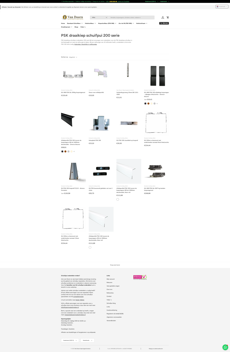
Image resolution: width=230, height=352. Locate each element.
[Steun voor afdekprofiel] (101, 75)
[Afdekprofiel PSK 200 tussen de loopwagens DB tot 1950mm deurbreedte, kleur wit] (128, 171)
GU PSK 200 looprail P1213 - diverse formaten (73, 189)
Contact (109, 296)
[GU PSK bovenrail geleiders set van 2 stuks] (101, 171)
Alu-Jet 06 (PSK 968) (125, 23)
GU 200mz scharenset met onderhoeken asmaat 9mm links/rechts (156, 141)
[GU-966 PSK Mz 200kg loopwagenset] (73, 75)
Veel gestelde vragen (113, 286)
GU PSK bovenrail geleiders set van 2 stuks (100, 189)
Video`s (82, 27)
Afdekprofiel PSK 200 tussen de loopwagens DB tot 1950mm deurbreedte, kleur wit (126, 190)
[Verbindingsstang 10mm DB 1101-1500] (128, 75)
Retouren (109, 282)
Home (63, 23)
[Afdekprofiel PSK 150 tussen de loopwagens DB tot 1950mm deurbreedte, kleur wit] (101, 219)
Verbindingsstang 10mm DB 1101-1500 (127, 93)
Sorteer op (64, 57)
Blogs (76, 27)
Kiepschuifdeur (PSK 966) (106, 23)
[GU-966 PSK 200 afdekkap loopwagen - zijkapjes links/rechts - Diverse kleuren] (156, 75)
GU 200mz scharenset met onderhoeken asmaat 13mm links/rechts (70, 238)
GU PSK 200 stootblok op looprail (127, 140)
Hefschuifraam (140, 23)
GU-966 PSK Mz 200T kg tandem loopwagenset (154, 189)
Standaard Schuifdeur (74, 23)
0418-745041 (80, 300)
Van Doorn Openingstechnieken (82, 348)
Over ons (109, 289)
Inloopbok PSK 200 (95, 140)
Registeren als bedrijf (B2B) (115, 313)
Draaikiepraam (65, 27)
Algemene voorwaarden (114, 317)
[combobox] (122, 17)
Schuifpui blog (111, 303)
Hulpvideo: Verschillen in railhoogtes (85, 44)
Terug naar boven (115, 265)
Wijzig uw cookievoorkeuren (156, 348)
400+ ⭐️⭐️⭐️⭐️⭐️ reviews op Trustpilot (117, 1)
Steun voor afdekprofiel (96, 92)
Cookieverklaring (112, 310)
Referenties (110, 293)
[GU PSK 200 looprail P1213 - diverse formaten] (73, 171)
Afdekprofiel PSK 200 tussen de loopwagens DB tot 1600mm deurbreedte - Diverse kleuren (71, 142)
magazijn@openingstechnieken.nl (75, 315)
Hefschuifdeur (89, 23)
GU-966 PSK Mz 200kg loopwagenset (73, 92)
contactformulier (78, 296)
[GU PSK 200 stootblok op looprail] (128, 123)
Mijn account (111, 279)
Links (108, 307)
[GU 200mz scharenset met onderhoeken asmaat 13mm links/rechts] (73, 219)
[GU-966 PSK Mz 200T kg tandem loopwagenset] (156, 171)
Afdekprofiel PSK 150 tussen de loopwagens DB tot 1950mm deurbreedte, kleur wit (99, 238)
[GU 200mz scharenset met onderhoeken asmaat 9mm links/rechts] (156, 123)
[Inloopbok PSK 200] (101, 123)
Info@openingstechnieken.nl (70, 307)
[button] (222, 6)
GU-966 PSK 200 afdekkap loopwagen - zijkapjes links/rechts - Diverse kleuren (156, 94)
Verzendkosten (111, 320)
